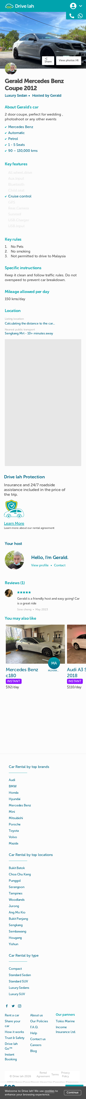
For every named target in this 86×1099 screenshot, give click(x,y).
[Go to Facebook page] (7, 1005)
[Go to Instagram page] (20, 1005)
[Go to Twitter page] (13, 1005)
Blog (33, 1051)
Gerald (55, 95)
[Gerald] (14, 560)
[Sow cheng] (9, 593)
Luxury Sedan (33, 95)
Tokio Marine (65, 1021)
